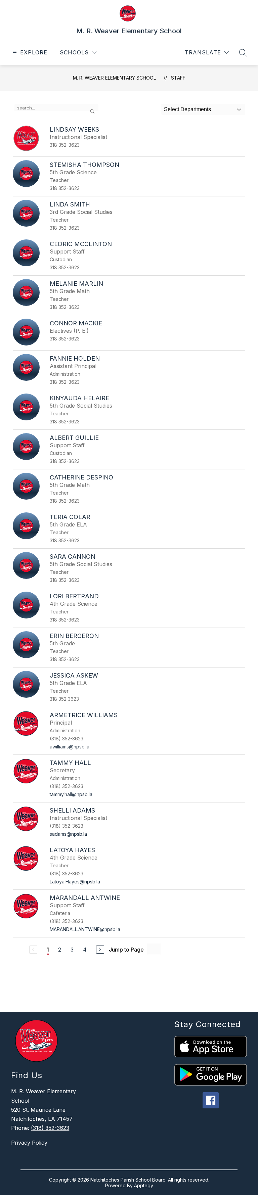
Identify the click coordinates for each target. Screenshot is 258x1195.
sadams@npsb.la (68, 834)
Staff (178, 78)
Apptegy (143, 1185)
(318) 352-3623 (50, 1127)
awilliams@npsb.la (69, 746)
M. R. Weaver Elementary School (114, 78)
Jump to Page (126, 949)
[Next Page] (100, 950)
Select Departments (187, 109)
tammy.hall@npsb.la (71, 794)
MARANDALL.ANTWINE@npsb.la (85, 929)
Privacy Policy (29, 1142)
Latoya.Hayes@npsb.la (75, 881)
